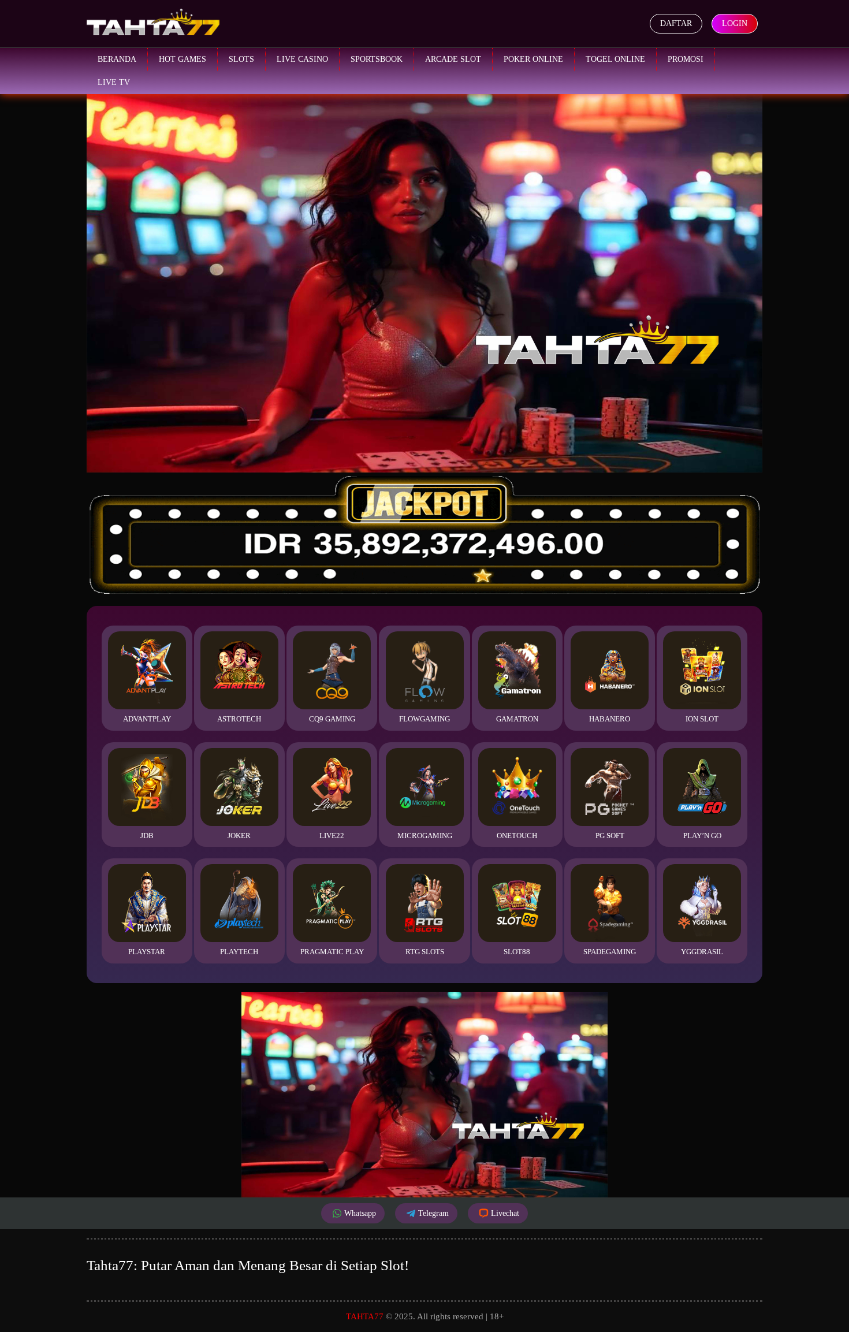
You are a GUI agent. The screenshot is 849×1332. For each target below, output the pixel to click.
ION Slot (702, 719)
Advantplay (147, 719)
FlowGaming (424, 719)
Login (734, 23)
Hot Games (182, 59)
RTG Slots (424, 951)
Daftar (676, 23)
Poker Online (533, 59)
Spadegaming (609, 951)
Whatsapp (360, 1213)
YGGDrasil (702, 951)
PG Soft (609, 835)
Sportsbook (377, 59)
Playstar (146, 951)
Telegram (433, 1213)
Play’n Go (702, 835)
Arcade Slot (453, 59)
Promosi (685, 59)
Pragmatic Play (332, 951)
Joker (239, 835)
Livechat (505, 1213)
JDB (147, 835)
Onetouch (517, 835)
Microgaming (424, 835)
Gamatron (517, 719)
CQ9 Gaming (332, 719)
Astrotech (239, 719)
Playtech (239, 951)
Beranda (117, 59)
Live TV (114, 82)
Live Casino (302, 59)
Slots (241, 59)
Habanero (609, 719)
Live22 (331, 835)
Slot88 (517, 951)
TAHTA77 (364, 1316)
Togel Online (615, 59)
